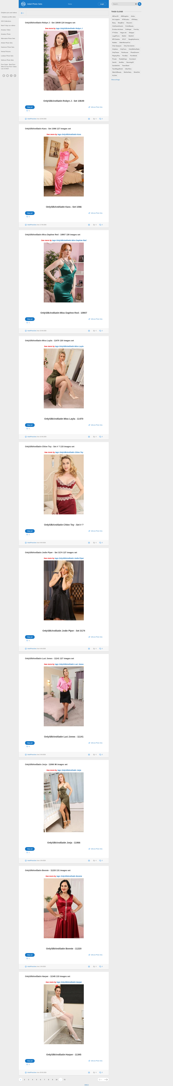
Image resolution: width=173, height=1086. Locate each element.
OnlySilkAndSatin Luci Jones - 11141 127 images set (49, 658)
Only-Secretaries (129, 46)
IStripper (131, 32)
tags (58, 28)
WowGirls (137, 72)
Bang (114, 23)
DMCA (86, 1085)
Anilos (133, 16)
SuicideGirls (116, 65)
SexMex (121, 62)
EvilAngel (128, 29)
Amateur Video (5, 30)
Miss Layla (78, 346)
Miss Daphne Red (79, 240)
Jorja (79, 770)
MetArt (124, 36)
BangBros (121, 23)
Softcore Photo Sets (7, 60)
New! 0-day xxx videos (8, 25)
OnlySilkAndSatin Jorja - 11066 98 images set (46, 764)
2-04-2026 (43, 860)
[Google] (15, 75)
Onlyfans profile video (9, 17)
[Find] (139, 4)
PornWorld (133, 55)
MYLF (124, 39)
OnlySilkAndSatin (67, 28)
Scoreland (132, 59)
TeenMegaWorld (117, 69)
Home (70, 4)
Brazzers (129, 23)
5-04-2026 (43, 754)
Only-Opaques (116, 46)
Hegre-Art (123, 32)
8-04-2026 (43, 542)
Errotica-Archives (117, 29)
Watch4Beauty (116, 72)
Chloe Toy (79, 452)
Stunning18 (130, 62)
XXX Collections (6, 21)
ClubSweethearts (117, 26)
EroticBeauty (129, 26)
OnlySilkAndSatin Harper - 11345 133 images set (47, 976)
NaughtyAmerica (133, 39)
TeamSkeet (125, 65)
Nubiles (114, 42)
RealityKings (123, 59)
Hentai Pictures (6, 51)
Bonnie (79, 876)
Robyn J (78, 28)
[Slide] (64, 89)
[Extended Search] (136, 4)
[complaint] (89, 119)
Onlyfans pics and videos (9, 12)
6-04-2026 (43, 648)
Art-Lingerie (116, 19)
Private (114, 59)
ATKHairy (134, 19)
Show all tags (115, 79)
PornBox (125, 55)
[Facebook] (11, 75)
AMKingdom (125, 16)
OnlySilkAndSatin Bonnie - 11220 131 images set (47, 870)
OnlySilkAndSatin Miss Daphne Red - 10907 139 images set (52, 234)
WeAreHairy (127, 72)
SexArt (114, 62)
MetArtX (131, 36)
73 (64, 1079)
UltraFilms (128, 69)
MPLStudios (116, 39)
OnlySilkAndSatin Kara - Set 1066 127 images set (48, 129)
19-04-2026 (43, 119)
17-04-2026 (43, 225)
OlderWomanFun (124, 42)
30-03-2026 (43, 1072)
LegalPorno (116, 36)
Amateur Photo (6, 34)
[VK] (4, 75)
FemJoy (136, 29)
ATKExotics (125, 19)
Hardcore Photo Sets (7, 47)
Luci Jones (79, 664)
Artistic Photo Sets (7, 43)
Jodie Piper (79, 558)
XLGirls (114, 75)
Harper (79, 982)
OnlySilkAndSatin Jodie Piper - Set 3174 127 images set (51, 552)
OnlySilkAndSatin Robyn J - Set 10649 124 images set (50, 23)
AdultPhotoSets (32, 119)
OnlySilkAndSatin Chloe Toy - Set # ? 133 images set (49, 446)
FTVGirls (115, 32)
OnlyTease (115, 52)
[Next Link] (106, 1079)
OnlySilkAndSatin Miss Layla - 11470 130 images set (49, 340)
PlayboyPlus (116, 55)
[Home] (22, 13)
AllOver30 (115, 16)
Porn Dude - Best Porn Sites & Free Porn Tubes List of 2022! (9, 66)
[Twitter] (7, 75)
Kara (79, 134)
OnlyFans (123, 49)
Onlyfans (115, 49)
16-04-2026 (43, 330)
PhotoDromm (135, 52)
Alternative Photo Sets (8, 38)
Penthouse (124, 52)
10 (56, 1079)
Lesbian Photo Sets (7, 56)
